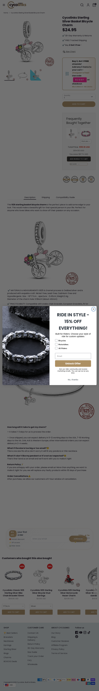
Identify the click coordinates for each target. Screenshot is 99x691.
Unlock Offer (73, 363)
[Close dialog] (93, 309)
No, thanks (73, 379)
